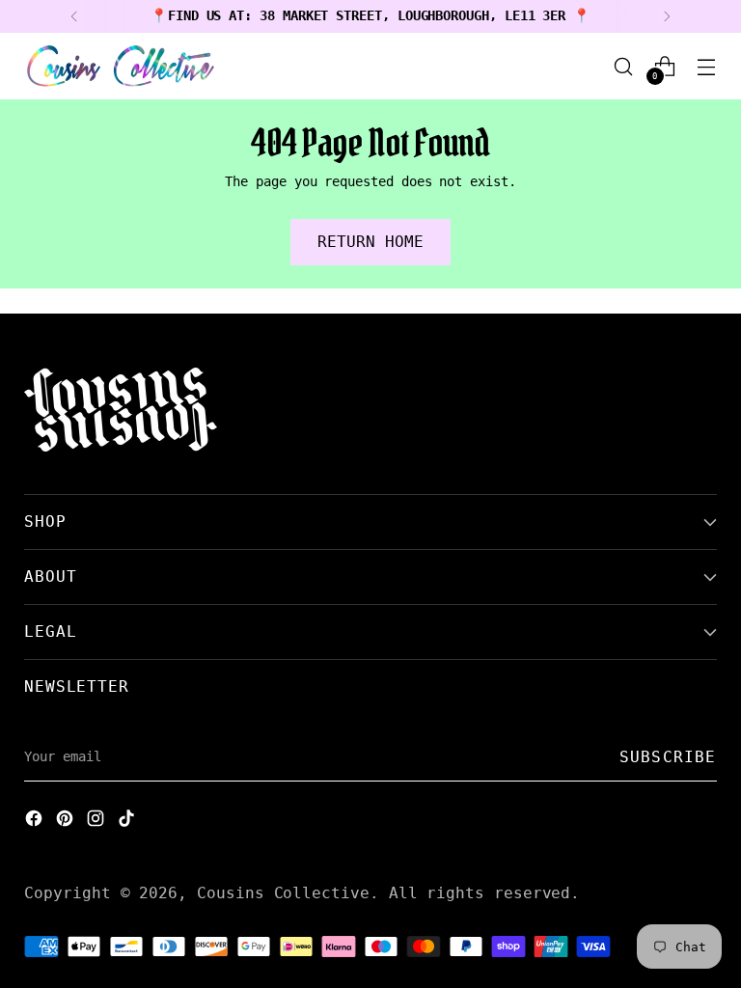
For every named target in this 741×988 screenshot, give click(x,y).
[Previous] (74, 16)
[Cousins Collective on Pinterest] (66, 821)
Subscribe (668, 757)
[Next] (666, 16)
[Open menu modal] (707, 66)
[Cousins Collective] (120, 66)
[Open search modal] (624, 66)
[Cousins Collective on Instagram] (97, 821)
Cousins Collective (283, 893)
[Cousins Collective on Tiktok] (128, 821)
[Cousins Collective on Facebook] (35, 821)
